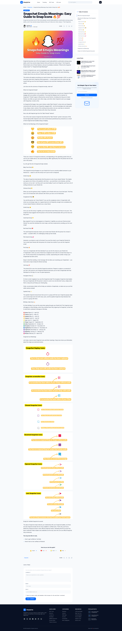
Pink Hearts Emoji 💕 (82, 35)
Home (38, 2)
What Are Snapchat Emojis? (84, 15)
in (69, 26)
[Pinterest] (33, 619)
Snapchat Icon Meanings (83, 48)
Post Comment (30, 598)
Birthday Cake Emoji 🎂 (82, 46)
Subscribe (87, 94)
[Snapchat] (38, 619)
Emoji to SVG (78, 620)
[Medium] (36, 619)
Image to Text (78, 618)
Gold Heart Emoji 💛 (82, 31)
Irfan (29, 25)
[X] (27, 619)
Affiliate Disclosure (53, 618)
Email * (27, 589)
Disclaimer (51, 616)
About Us (51, 613)
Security (64, 616)
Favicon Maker (78, 616)
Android (64, 613)
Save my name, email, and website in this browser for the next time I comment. (46, 595)
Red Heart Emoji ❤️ (82, 33)
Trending (44, 2)
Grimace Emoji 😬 (81, 25)
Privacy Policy (52, 620)
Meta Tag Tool (78, 613)
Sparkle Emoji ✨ (81, 44)
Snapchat (30, 7)
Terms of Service (53, 622)
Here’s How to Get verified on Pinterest (35, 541)
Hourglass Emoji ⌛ (82, 42)
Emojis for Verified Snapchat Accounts (86, 51)
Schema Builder (78, 615)
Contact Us (51, 615)
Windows (64, 611)
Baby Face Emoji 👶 (82, 21)
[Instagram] (30, 619)
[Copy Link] (72, 26)
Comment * (28, 572)
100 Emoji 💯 (80, 40)
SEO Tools (51, 2)
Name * (27, 583)
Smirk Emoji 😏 (81, 29)
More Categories (65, 620)
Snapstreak (55, 286)
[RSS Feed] (41, 619)
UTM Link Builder (78, 611)
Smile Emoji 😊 (81, 23)
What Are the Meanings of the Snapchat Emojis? (87, 19)
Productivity (64, 618)
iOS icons (58, 2)
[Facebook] (24, 619)
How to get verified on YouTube (33, 539)
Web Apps (64, 615)
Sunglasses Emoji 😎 (82, 27)
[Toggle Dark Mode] (100, 2)
